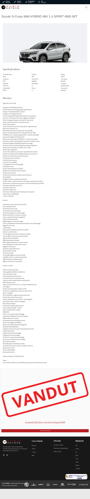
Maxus (77, 462)
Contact (34, 452)
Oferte (33, 449)
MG (76, 445)
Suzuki (77, 449)
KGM (76, 455)
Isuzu (76, 458)
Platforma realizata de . (9, 485)
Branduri (34, 445)
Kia (76, 452)
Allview (77, 465)
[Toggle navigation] (86, 7)
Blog (33, 455)
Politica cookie (57, 451)
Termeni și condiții (58, 445)
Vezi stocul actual (45, 430)
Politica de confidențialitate (61, 448)
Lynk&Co (77, 468)
